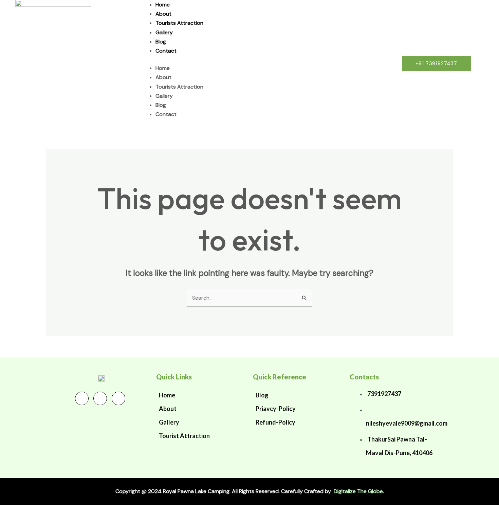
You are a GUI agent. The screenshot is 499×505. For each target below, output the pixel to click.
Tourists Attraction (179, 22)
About (163, 13)
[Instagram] (118, 398)
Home (162, 4)
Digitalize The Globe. (359, 491)
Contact (166, 50)
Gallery (164, 32)
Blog (160, 41)
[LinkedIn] (100, 398)
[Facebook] (82, 398)
